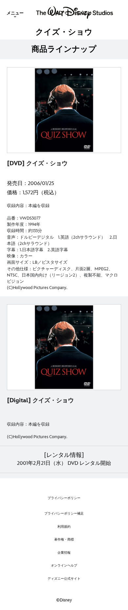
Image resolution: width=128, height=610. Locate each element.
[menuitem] (15, 12)
